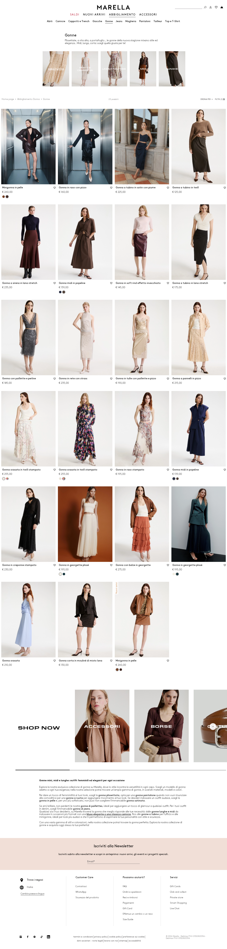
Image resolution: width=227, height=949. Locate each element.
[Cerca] (205, 7)
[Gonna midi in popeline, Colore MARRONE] (177, 478)
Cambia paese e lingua (32, 894)
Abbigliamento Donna (28, 99)
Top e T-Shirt (172, 21)
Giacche (97, 21)
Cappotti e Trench (78, 21)
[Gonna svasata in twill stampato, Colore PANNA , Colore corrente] (3, 478)
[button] (220, 99)
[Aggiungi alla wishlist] (54, 188)
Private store (176, 898)
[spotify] (34, 936)
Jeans (119, 21)
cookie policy (115, 937)
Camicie (60, 21)
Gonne (109, 21)
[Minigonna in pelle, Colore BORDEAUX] (121, 669)
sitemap (123, 941)
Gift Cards (175, 886)
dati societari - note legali (90, 941)
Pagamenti (128, 903)
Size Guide (128, 919)
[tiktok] (41, 936)
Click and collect (178, 892)
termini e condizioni (83, 937)
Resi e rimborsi (130, 898)
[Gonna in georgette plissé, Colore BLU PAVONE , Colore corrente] (177, 574)
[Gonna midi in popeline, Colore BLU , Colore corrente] (174, 478)
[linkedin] (48, 936)
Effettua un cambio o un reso (138, 914)
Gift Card (127, 908)
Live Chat (174, 908)
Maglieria (130, 21)
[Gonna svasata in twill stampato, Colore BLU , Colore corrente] (64, 478)
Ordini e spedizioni (132, 892)
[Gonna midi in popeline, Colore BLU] (60, 292)
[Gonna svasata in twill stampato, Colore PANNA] (60, 478)
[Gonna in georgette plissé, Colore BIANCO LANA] (173, 574)
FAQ (125, 886)
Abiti (50, 21)
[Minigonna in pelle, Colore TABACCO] (3, 196)
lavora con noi (111, 941)
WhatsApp (81, 892)
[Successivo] (212, 726)
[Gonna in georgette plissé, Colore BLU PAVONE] (64, 574)
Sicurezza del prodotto (87, 898)
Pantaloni (144, 21)
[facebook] (27, 936)
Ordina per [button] (205, 99)
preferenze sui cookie (134, 937)
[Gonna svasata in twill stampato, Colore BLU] (7, 478)
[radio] (56, 69)
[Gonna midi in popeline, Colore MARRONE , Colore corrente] (64, 292)
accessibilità (135, 941)
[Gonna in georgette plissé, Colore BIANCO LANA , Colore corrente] (60, 574)
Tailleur (157, 21)
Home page (8, 99)
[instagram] (20, 936)
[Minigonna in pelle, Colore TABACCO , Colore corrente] (117, 669)
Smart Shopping (178, 903)
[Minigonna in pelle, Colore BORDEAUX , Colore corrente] (7, 196)
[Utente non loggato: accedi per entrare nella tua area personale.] (210, 7)
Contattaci (81, 886)
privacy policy (101, 937)
